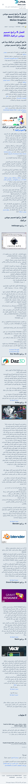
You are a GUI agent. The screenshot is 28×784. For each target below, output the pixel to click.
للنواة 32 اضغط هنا (14, 349)
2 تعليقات (6, 26)
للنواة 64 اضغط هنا (14, 351)
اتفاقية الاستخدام (19, 777)
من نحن (25, 777)
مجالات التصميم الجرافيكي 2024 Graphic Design (14, 742)
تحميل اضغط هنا (14, 400)
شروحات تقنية (11, 26)
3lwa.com (22, 5)
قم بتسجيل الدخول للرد (14, 727)
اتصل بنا (3, 775)
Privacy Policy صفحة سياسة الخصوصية (14, 775)
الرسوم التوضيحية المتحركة (11, 58)
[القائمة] (3, 4)
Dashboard (12, 777)
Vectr (15, 685)
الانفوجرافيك (20, 130)
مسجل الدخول (14, 757)
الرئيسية (24, 775)
